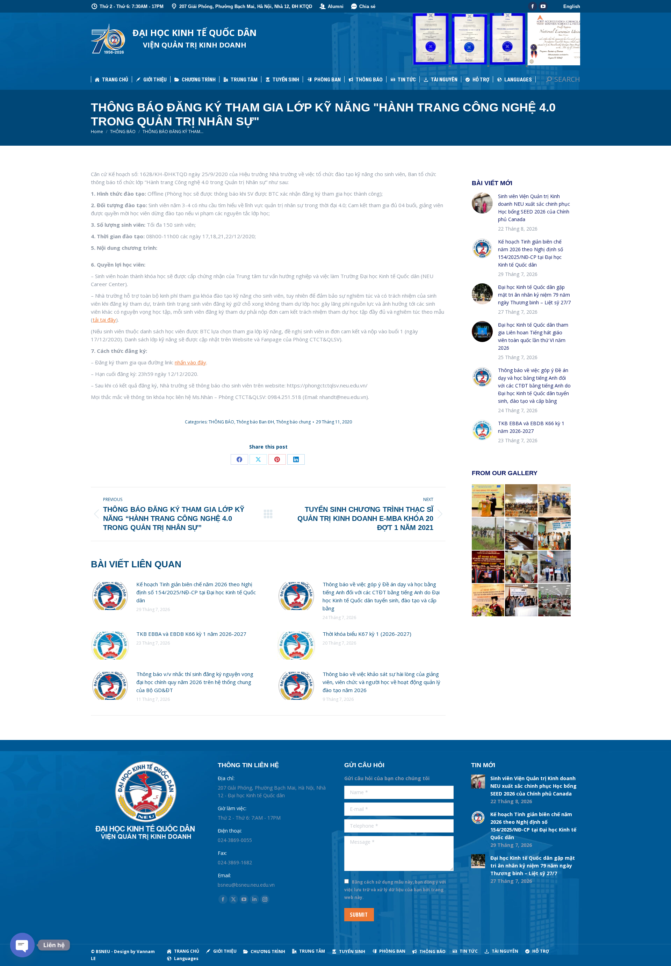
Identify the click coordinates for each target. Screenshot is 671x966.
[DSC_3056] (488, 600)
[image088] (488, 534)
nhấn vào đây (190, 362)
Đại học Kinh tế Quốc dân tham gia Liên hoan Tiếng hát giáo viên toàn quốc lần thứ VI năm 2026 (533, 336)
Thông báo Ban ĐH (255, 422)
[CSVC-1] (521, 534)
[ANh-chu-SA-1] (521, 600)
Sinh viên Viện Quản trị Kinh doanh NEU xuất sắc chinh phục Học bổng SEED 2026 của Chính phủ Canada (534, 208)
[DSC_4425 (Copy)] (554, 567)
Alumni (336, 6)
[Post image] (110, 596)
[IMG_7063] (521, 567)
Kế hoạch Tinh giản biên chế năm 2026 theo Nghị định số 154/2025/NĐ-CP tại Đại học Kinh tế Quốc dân (196, 592)
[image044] (554, 534)
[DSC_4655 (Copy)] (488, 500)
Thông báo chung (293, 422)
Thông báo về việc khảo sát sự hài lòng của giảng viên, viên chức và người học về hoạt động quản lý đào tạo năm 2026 (381, 681)
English (571, 6)
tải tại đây (104, 319)
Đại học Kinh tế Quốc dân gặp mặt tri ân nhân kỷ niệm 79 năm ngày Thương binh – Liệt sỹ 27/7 (534, 295)
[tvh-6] (488, 567)
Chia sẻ (367, 6)
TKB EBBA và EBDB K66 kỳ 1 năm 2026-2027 (191, 633)
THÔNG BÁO (221, 422)
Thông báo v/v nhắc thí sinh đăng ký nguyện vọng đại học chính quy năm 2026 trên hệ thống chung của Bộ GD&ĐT (194, 681)
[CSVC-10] (554, 500)
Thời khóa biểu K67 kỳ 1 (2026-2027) (367, 633)
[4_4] (554, 600)
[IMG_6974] (521, 500)
